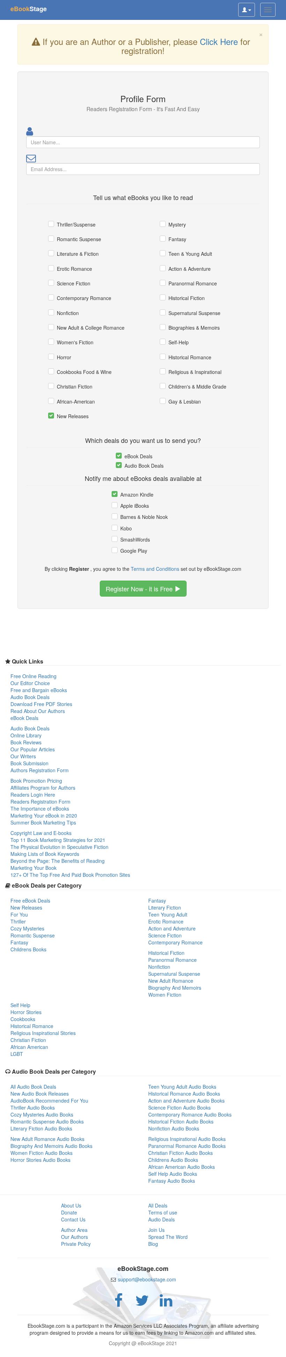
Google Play (133, 550)
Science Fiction (73, 283)
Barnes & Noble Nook (144, 516)
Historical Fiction (186, 297)
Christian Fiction (74, 386)
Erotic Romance (74, 268)
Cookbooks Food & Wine (84, 371)
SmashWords (135, 539)
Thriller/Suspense (76, 224)
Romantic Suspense (79, 239)
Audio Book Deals (144, 465)
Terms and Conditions (155, 568)
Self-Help (178, 342)
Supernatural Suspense (194, 312)
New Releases (73, 416)
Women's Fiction (75, 342)
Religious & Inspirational (194, 371)
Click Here (219, 41)
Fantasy (177, 239)
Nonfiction (68, 312)
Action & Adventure (189, 268)
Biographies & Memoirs (194, 327)
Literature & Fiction (78, 253)
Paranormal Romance (192, 283)
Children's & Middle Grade (197, 386)
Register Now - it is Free (140, 588)
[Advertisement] (143, 1348)
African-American (76, 401)
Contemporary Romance (84, 297)
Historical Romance (189, 357)
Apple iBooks (134, 505)
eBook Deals (138, 456)
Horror (64, 357)
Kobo (126, 528)
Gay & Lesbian (184, 401)
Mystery (177, 224)
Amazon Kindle (136, 494)
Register (79, 569)
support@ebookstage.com (147, 1279)
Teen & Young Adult (190, 253)
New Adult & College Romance (91, 327)
